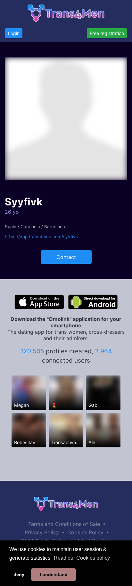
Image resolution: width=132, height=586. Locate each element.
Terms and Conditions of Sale (64, 524)
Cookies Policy (85, 532)
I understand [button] (54, 574)
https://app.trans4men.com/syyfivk (41, 236)
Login (14, 33)
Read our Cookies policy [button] (82, 558)
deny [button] (18, 574)
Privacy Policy (42, 532)
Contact (66, 257)
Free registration (107, 33)
